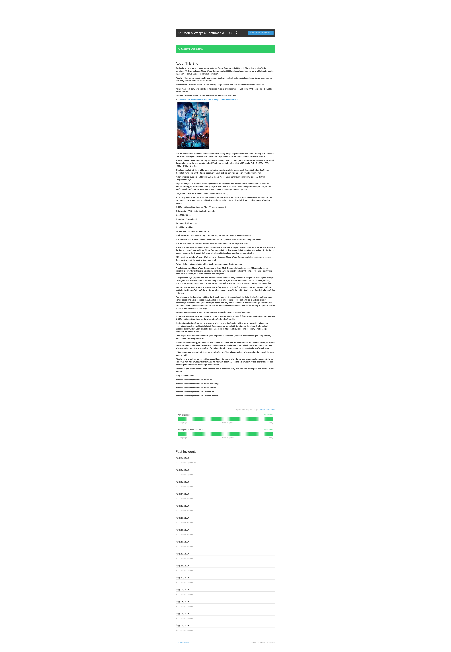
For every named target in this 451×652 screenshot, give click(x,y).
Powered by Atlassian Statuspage (263, 642)
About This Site (187, 63)
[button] (261, 33)
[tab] (178, 419)
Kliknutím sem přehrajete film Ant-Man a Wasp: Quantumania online (208, 99)
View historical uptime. (267, 409)
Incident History (182, 642)
